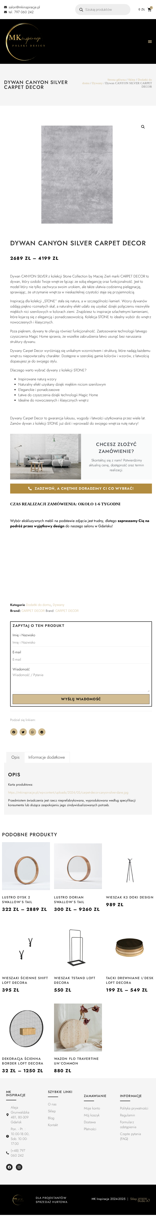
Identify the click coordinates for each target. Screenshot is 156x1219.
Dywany (97, 83)
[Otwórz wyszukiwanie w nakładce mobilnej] (102, 9)
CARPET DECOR (33, 610)
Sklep (131, 79)
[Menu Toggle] (150, 41)
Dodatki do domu (38, 604)
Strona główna (116, 79)
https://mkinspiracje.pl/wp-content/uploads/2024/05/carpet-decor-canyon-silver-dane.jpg (68, 792)
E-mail (17, 652)
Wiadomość (21, 669)
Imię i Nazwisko (24, 635)
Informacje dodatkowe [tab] (46, 757)
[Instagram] (19, 1167)
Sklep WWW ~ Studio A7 (140, 1200)
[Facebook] (9, 1167)
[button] (143, 126)
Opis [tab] (15, 757)
